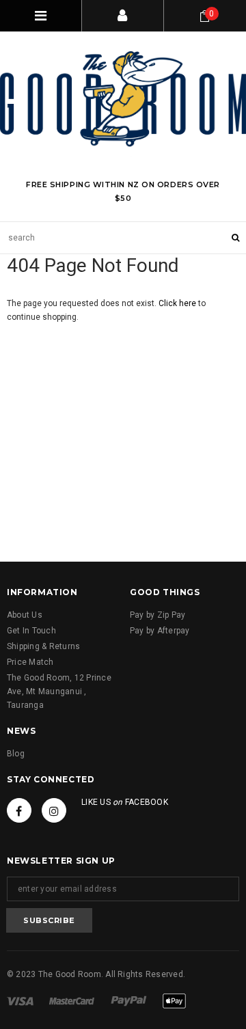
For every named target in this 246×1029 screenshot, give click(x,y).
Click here (178, 303)
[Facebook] (19, 810)
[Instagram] (54, 810)
